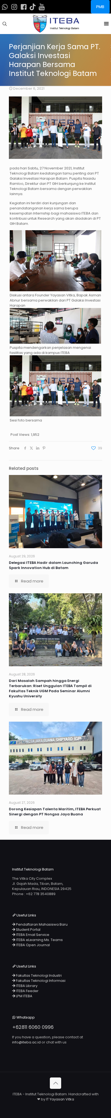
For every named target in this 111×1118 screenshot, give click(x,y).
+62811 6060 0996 (33, 1027)
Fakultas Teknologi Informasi (40, 980)
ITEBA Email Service (32, 934)
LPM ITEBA (23, 996)
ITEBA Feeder (27, 990)
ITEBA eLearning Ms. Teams (39, 939)
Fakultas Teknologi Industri (38, 975)
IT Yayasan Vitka (60, 1099)
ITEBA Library (26, 985)
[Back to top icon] (55, 1083)
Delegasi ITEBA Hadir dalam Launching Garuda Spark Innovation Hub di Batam (53, 565)
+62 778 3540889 (41, 893)
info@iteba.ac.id (26, 1042)
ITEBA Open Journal (32, 945)
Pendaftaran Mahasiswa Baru (41, 924)
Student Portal (27, 929)
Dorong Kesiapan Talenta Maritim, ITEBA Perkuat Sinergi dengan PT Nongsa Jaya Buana (55, 811)
